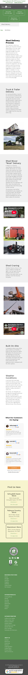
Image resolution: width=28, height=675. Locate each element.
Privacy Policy (8, 650)
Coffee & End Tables (10, 618)
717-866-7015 (14, 536)
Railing (6, 598)
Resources (7, 641)
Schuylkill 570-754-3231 (8, 12)
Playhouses (7, 603)
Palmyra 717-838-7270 (19, 12)
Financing (7, 643)
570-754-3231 (14, 504)
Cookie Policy (8, 648)
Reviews (7, 645)
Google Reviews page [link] (13, 472)
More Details (18, 2)
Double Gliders (8, 623)
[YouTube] (18, 558)
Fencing (7, 600)
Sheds (6, 577)
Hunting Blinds (8, 596)
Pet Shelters (8, 587)
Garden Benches (9, 626)
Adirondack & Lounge (10, 625)
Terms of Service (9, 651)
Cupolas (7, 606)
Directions (13, 502)
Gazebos (7, 583)
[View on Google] (7, 426)
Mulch (6, 608)
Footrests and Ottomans (11, 630)
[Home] (6, 6)
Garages (7, 578)
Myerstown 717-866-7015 (14, 18)
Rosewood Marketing (13, 667)
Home (2, 30)
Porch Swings (8, 628)
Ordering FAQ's (8, 646)
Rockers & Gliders (9, 621)
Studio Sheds (8, 585)
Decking (7, 602)
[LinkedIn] (10, 558)
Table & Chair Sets (9, 620)
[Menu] (25, 6)
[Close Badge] (22, 669)
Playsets (7, 605)
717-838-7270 (14, 521)
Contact (7, 640)
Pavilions (7, 580)
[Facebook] (13, 558)
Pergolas (7, 582)
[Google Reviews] (15, 558)
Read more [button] (8, 435)
